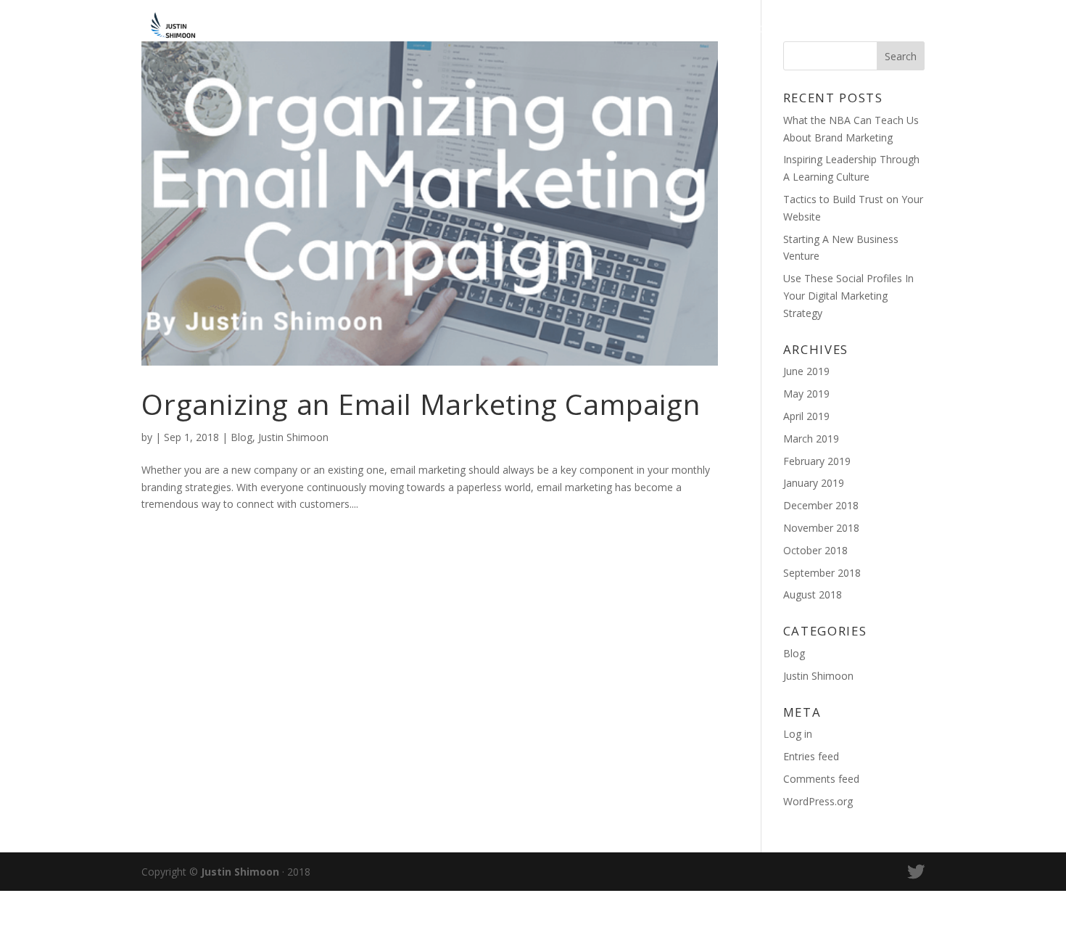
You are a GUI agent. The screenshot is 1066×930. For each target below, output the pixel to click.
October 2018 (815, 550)
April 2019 (806, 416)
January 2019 (813, 483)
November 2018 (821, 528)
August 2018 (812, 594)
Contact (892, 30)
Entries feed (811, 756)
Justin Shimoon (293, 437)
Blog (823, 30)
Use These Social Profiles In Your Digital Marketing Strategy (848, 295)
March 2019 (811, 438)
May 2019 (806, 393)
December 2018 (821, 505)
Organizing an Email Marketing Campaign (421, 403)
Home (768, 30)
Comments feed (821, 779)
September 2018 (822, 573)
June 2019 (806, 371)
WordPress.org (818, 801)
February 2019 (817, 461)
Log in (797, 734)
